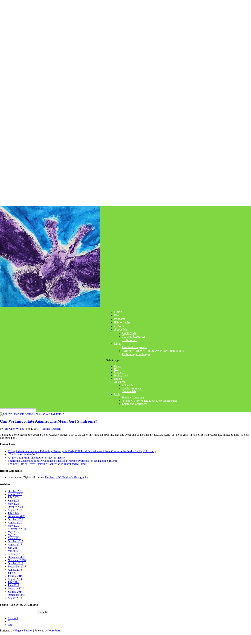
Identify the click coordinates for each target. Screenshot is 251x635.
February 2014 (16, 588)
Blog (117, 315)
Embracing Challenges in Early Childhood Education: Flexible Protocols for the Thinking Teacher (62, 460)
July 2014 (13, 582)
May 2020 (13, 525)
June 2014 (13, 585)
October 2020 (15, 519)
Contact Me (129, 333)
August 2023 (15, 510)
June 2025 (13, 500)
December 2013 (16, 594)
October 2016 (15, 563)
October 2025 (15, 491)
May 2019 (13, 532)
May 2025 (13, 503)
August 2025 (15, 494)
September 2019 (17, 528)
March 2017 (14, 550)
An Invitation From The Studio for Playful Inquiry (36, 457)
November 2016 (17, 560)
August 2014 (15, 579)
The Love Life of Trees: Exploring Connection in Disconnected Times (47, 463)
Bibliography (122, 322)
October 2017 (15, 541)
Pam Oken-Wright (14, 428)
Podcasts (119, 319)
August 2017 (15, 544)
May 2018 (13, 535)
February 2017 (16, 554)
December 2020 (16, 516)
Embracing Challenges (136, 354)
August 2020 (15, 522)
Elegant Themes (23, 630)
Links (117, 343)
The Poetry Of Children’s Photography (66, 477)
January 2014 (15, 591)
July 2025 (13, 497)
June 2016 (13, 572)
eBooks (119, 326)
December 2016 (16, 557)
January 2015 (15, 576)
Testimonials (129, 340)
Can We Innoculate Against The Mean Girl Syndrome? (48, 421)
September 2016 (17, 566)
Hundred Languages (134, 347)
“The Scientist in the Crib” (22, 454)
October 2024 (15, 506)
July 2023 (13, 513)
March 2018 (14, 538)
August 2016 (15, 569)
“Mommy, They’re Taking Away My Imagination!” (154, 350)
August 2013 (15, 598)
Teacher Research (51, 428)
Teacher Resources (133, 336)
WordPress (54, 630)
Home (118, 311)
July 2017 (13, 547)
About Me (120, 329)
